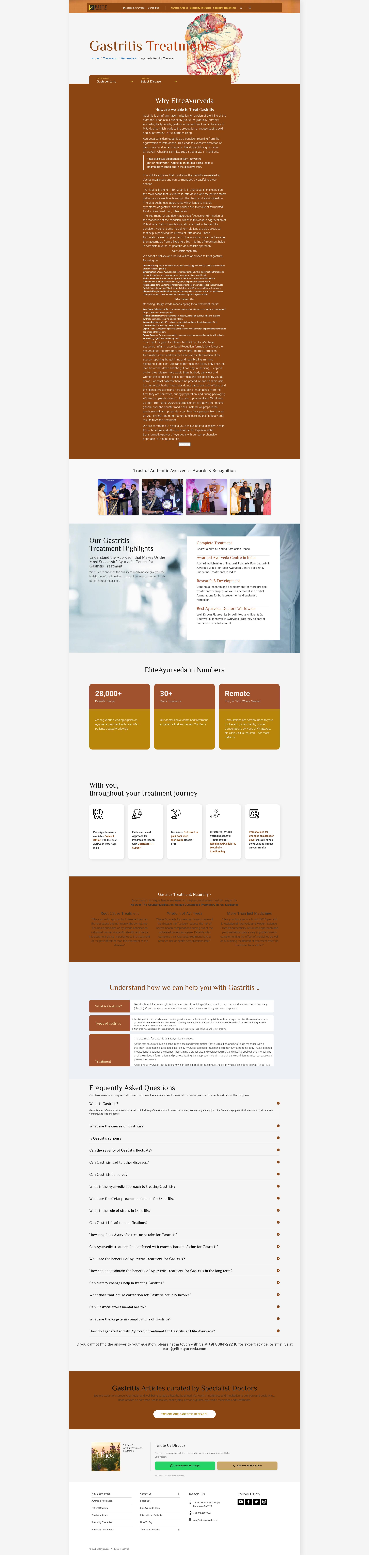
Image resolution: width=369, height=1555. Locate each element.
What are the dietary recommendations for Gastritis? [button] (132, 1199)
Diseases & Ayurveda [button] (134, 7)
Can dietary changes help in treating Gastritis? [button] (126, 1283)
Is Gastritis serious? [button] (105, 1138)
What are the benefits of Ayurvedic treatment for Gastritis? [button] (137, 1259)
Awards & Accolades (102, 1500)
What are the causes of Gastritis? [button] (116, 1126)
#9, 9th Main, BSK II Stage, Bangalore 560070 (206, 1504)
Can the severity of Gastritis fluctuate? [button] (120, 1150)
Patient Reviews (100, 1508)
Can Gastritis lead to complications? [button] (118, 1223)
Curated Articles (179, 7)
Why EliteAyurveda (101, 1493)
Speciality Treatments (224, 7)
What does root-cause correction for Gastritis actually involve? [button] (140, 1295)
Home (95, 58)
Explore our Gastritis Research (184, 1414)
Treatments (110, 58)
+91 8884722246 (222, 1344)
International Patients (151, 1515)
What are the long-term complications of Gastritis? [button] (130, 1319)
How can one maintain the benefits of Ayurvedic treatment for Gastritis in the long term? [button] (160, 1271)
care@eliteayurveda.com (184, 1348)
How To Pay (146, 1522)
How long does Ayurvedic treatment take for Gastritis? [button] (133, 1235)
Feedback (145, 1500)
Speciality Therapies (200, 7)
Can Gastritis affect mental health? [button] (117, 1307)
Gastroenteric (129, 58)
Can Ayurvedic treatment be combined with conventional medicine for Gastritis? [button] (153, 1247)
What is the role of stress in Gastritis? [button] (119, 1211)
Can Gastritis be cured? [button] (108, 1174)
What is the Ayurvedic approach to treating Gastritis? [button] (132, 1186)
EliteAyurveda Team (150, 1508)
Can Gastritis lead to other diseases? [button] (119, 1162)
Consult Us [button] (153, 7)
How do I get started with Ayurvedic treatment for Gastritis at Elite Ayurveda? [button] (152, 1331)
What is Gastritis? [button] (103, 1104)
